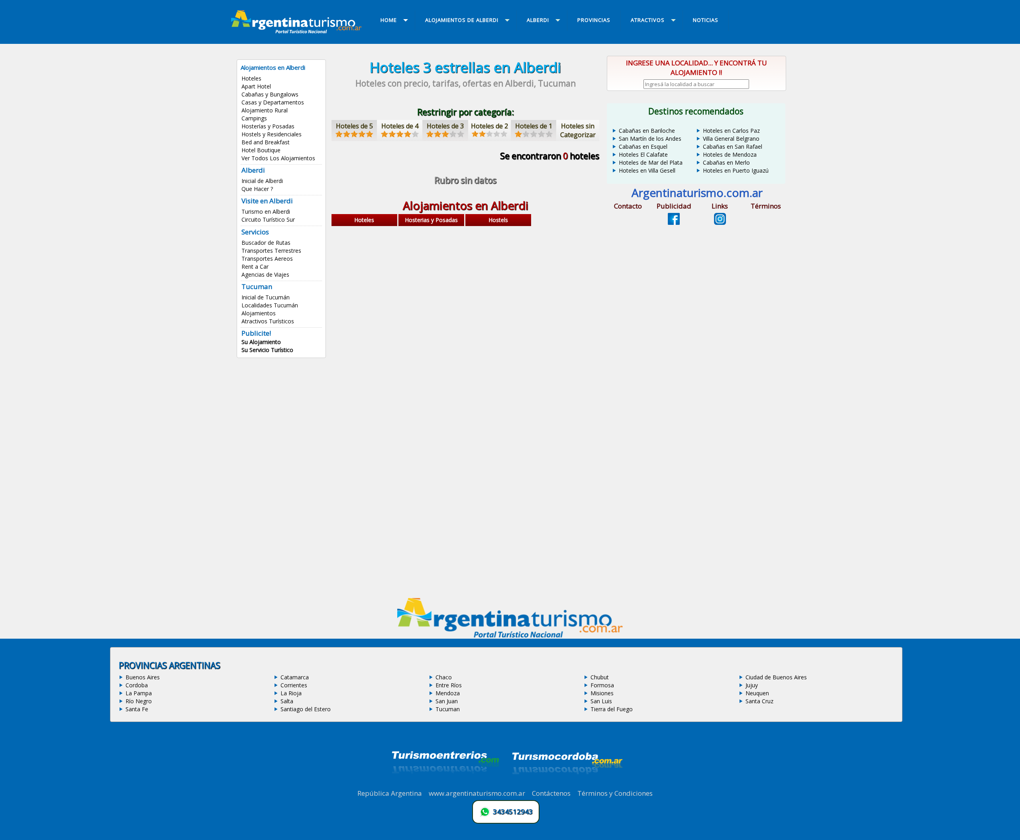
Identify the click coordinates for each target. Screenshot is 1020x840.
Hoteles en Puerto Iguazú (736, 170)
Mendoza (447, 693)
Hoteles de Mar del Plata (651, 162)
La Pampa (139, 693)
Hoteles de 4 (399, 126)
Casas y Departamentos (272, 102)
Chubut (599, 677)
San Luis (601, 701)
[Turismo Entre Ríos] (445, 784)
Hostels (498, 220)
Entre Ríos (448, 685)
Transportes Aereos (267, 258)
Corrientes (293, 685)
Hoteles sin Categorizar (578, 130)
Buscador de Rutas (265, 242)
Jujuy (751, 685)
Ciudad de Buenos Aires (776, 677)
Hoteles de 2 (489, 126)
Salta (286, 701)
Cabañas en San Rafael (732, 146)
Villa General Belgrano (731, 138)
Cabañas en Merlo (726, 162)
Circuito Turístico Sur (268, 219)
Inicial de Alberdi (262, 181)
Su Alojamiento (261, 342)
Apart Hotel (256, 86)
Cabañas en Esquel (643, 146)
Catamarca (294, 677)
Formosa (602, 685)
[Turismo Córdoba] (566, 784)
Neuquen (757, 693)
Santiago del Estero (305, 709)
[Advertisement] (465, 292)
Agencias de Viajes (265, 274)
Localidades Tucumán (269, 305)
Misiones (602, 693)
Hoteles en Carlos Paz (731, 130)
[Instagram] (720, 222)
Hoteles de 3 (445, 126)
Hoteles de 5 (354, 126)
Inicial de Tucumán (265, 297)
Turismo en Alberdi (265, 211)
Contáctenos (551, 793)
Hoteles (251, 78)
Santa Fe (137, 709)
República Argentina (389, 793)
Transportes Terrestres (271, 250)
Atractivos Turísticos (267, 321)
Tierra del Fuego (611, 709)
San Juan (446, 701)
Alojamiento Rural (264, 110)
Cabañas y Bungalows (269, 94)
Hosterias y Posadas (431, 220)
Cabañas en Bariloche (647, 130)
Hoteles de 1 (533, 126)
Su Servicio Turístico (267, 350)
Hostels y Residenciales (271, 134)
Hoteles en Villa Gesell (647, 170)
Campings (254, 118)
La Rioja (291, 693)
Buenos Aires (143, 677)
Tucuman (447, 709)
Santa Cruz (759, 701)
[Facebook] (674, 222)
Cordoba (137, 685)
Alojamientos (258, 313)
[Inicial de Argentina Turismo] (298, 31)
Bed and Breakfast (265, 142)
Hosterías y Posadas (267, 126)
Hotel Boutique (260, 150)
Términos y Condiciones (615, 793)
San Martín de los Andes (650, 138)
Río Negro (139, 701)
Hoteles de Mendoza (730, 154)
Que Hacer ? (257, 189)
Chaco (443, 677)
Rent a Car (255, 266)
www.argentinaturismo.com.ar (477, 793)
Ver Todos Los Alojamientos (278, 158)
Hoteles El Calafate (643, 154)
